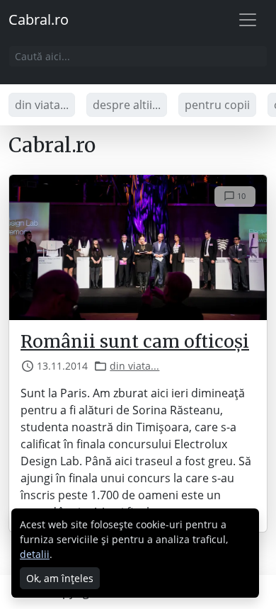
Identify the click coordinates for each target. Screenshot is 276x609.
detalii (35, 554)
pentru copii (217, 105)
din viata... (42, 105)
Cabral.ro (38, 19)
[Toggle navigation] (248, 20)
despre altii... (127, 105)
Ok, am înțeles (59, 578)
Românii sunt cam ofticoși (135, 342)
